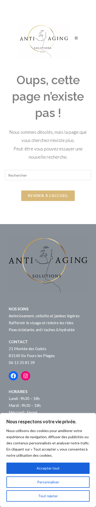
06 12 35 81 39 (22, 362)
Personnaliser (48, 482)
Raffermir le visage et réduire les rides (41, 322)
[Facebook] (13, 375)
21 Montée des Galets (27, 348)
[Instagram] (25, 375)
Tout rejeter (48, 496)
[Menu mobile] (76, 41)
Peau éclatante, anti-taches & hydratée (42, 329)
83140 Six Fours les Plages (32, 355)
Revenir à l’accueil (48, 196)
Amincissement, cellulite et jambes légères (44, 315)
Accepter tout (48, 468)
